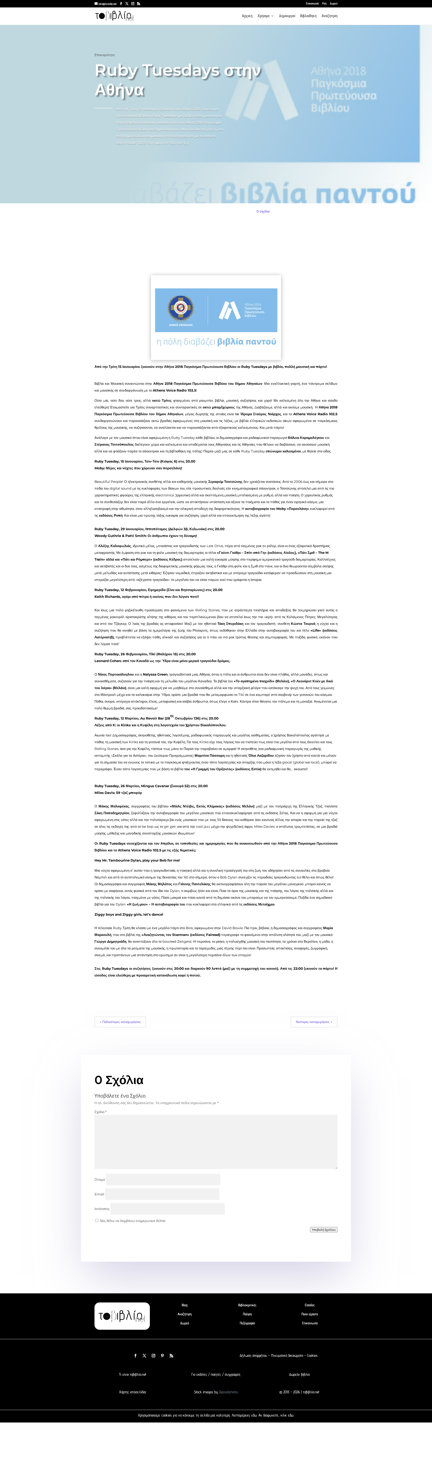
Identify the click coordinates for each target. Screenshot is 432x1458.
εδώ (254, 1415)
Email (99, 1194)
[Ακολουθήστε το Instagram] (153, 1355)
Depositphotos (228, 1392)
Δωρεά (334, 3)
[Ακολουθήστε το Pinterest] (162, 1355)
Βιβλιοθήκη (308, 16)
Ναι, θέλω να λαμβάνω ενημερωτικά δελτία (132, 1221)
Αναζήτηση (330, 16)
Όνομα (99, 1179)
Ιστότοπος (102, 1209)
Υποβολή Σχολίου (324, 1230)
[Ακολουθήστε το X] (144, 1355)
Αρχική (247, 16)
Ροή (324, 3)
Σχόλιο (100, 1112)
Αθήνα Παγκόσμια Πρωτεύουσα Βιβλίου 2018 (150, 192)
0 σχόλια (263, 211)
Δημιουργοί (287, 16)
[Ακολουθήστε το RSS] (171, 1355)
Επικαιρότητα (104, 55)
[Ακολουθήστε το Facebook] (135, 1355)
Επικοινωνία (312, 3)
